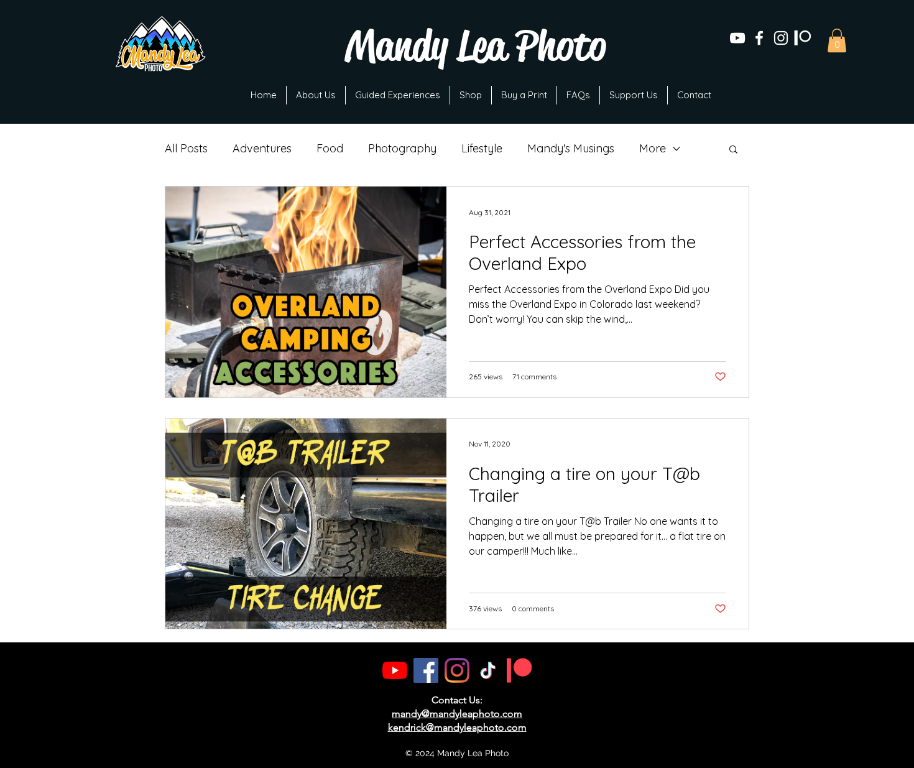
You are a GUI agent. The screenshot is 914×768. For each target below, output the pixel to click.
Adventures (262, 148)
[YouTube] (394, 670)
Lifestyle (481, 148)
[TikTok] (488, 670)
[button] (837, 40)
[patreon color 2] (519, 670)
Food (329, 148)
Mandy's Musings (570, 148)
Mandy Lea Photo (475, 45)
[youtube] (737, 38)
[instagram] (781, 38)
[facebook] (759, 38)
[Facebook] (425, 670)
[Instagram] (457, 670)
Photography (402, 148)
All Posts (186, 148)
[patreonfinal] (802, 38)
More (652, 148)
